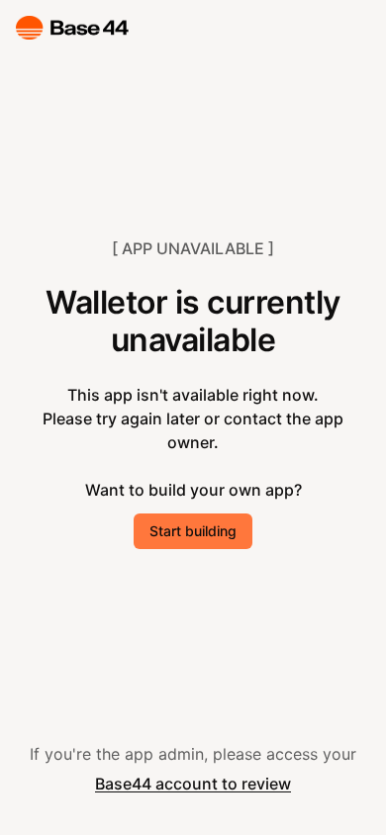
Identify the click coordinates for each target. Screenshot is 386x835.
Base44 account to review (193, 783)
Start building (193, 530)
